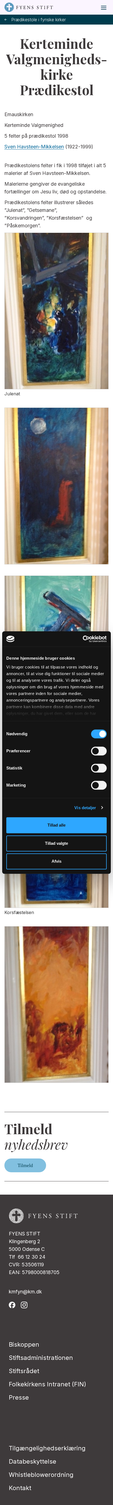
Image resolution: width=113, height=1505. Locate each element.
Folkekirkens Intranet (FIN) (47, 1384)
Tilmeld (25, 1165)
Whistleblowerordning (41, 1474)
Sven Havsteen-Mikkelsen (34, 147)
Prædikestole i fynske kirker (38, 19)
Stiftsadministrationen (41, 1357)
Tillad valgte (56, 843)
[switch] (99, 751)
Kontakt (20, 1488)
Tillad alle (56, 825)
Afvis (56, 861)
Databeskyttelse (32, 1461)
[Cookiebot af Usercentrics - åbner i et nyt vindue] (83, 639)
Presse (19, 1397)
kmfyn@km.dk (25, 1291)
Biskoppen (24, 1344)
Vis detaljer (85, 807)
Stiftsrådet (24, 1371)
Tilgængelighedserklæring (47, 1448)
